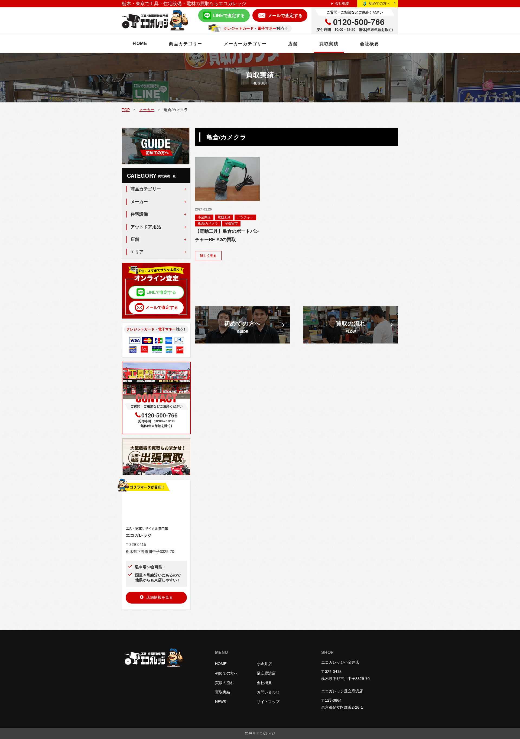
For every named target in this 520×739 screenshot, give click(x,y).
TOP (126, 110)
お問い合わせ (268, 692)
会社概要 (342, 3)
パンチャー (245, 217)
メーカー (146, 110)
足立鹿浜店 (266, 673)
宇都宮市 (231, 223)
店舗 (293, 43)
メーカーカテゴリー (245, 43)
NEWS (220, 701)
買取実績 (328, 43)
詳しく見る (208, 256)
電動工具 (223, 217)
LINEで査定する (229, 15)
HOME (140, 43)
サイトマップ (268, 701)
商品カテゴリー (185, 43)
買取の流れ (224, 682)
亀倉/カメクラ (208, 223)
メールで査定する (285, 15)
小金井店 (204, 217)
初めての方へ (379, 3)
